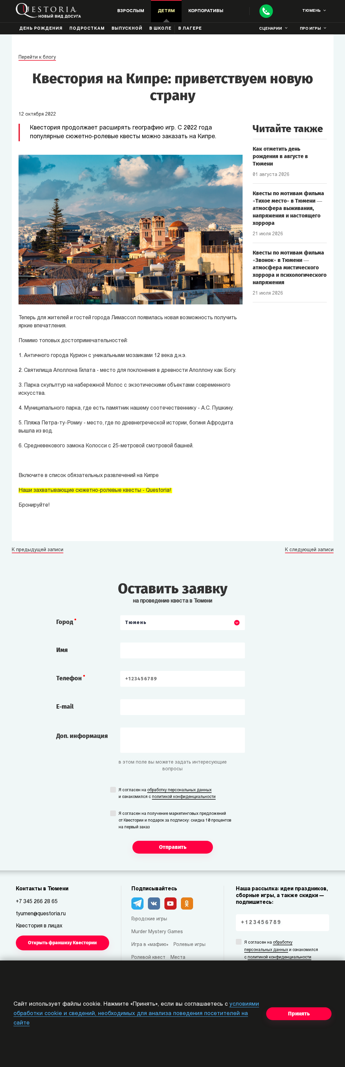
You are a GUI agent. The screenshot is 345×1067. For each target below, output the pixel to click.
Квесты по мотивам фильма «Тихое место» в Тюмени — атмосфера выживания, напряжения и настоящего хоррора (288, 208)
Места (177, 957)
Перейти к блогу (37, 57)
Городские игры (149, 919)
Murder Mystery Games (157, 932)
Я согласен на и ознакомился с (167, 793)
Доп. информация (82, 736)
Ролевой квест (148, 957)
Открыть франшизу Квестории (62, 943)
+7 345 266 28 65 (37, 902)
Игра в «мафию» (149, 944)
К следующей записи (309, 550)
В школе (160, 29)
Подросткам (87, 29)
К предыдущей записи (37, 550)
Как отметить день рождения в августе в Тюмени (280, 156)
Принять (299, 1013)
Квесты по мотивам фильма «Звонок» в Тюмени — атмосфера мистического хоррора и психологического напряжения (289, 267)
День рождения (41, 29)
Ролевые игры (190, 944)
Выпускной (127, 29)
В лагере (190, 29)
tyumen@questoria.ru (41, 914)
